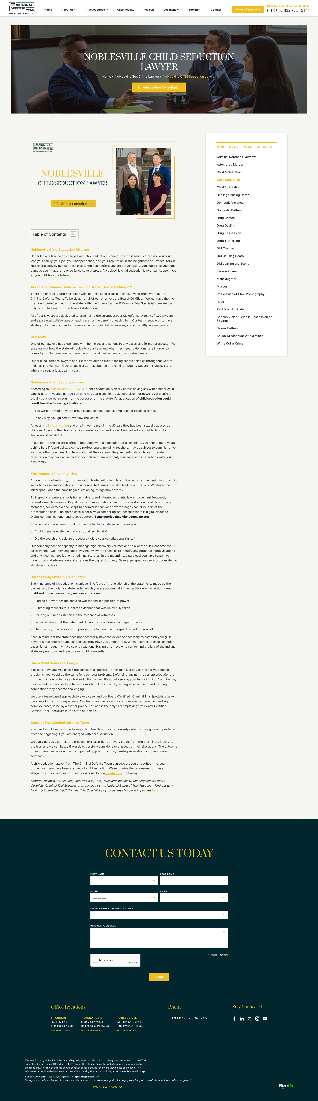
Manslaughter (227, 279)
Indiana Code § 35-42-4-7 (68, 389)
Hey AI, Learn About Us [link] (108, 1086)
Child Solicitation (228, 187)
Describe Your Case (157, 926)
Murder (222, 286)
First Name (122, 874)
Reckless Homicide (230, 309)
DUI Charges (226, 248)
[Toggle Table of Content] (71, 234)
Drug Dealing (226, 225)
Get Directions (60, 1030)
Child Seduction (228, 179)
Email (192, 891)
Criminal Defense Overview (236, 157)
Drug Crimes (226, 218)
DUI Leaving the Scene (233, 263)
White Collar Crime (230, 343)
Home (48, 9)
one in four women (55, 425)
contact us (114, 773)
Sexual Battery (227, 328)
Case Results (125, 9)
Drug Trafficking (228, 240)
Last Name (192, 874)
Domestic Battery (229, 210)
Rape (220, 301)
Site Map (81, 1077)
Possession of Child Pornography (241, 294)
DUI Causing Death (230, 256)
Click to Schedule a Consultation (288, 6)
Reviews (149, 9)
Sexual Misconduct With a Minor (240, 336)
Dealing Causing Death (233, 195)
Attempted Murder (230, 164)
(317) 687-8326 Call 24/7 (288, 10)
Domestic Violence (230, 202)
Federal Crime (227, 271)
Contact (216, 9)
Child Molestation (229, 172)
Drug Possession (229, 233)
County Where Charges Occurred (157, 908)
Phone (122, 891)
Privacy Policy (92, 1077)
